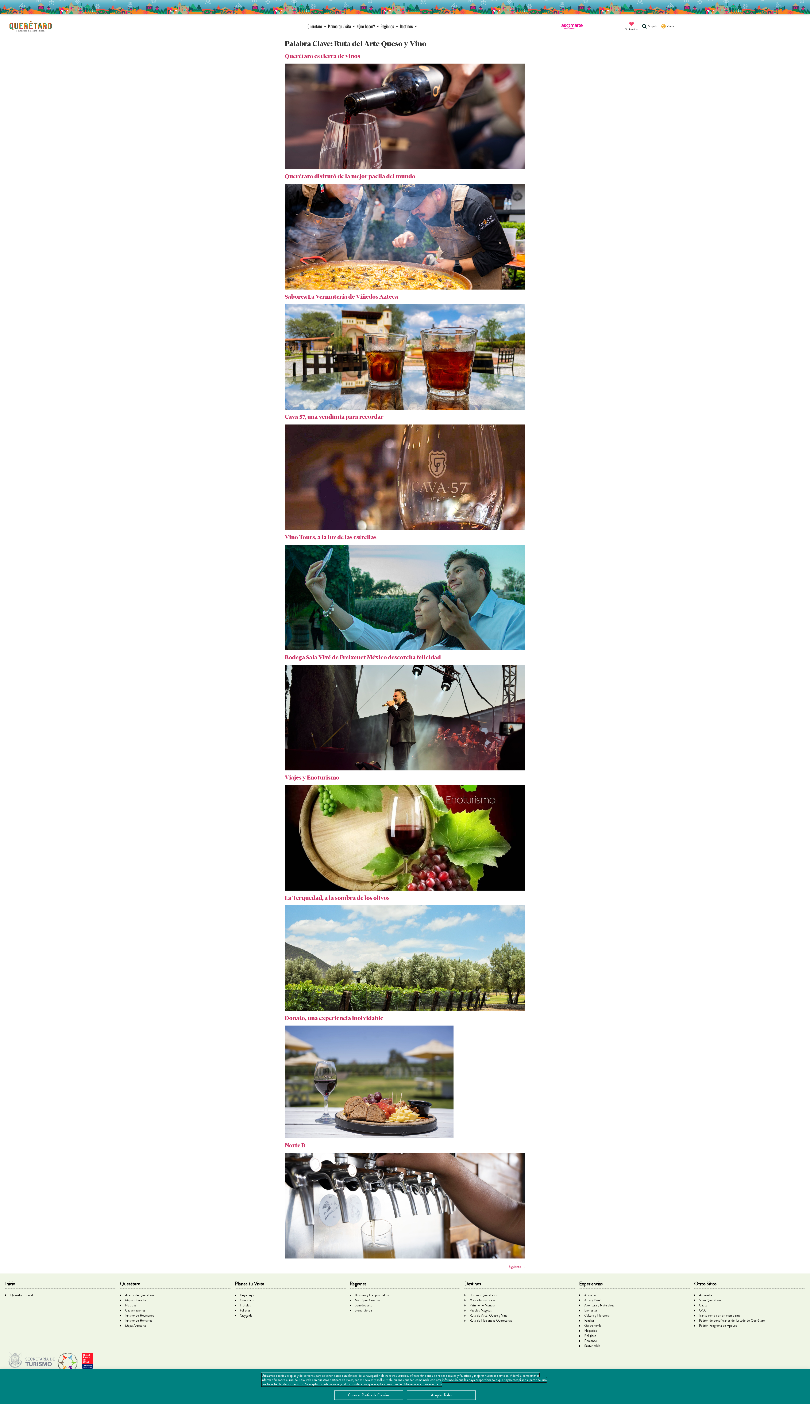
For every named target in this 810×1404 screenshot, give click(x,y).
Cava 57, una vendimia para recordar (334, 416)
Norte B (295, 1145)
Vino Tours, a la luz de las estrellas (331, 537)
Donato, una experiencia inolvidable (334, 1018)
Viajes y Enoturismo (312, 777)
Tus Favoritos (631, 29)
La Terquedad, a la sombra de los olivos (337, 898)
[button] (317, 26)
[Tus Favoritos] (631, 24)
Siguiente (517, 1266)
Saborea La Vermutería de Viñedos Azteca (341, 296)
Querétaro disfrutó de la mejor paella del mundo (350, 176)
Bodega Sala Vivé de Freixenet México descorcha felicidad (363, 657)
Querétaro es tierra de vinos (322, 56)
